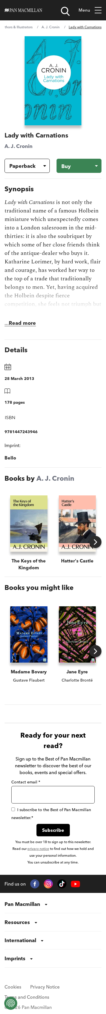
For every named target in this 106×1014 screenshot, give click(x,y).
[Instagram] (48, 883)
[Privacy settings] (10, 1003)
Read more (22, 323)
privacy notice (38, 849)
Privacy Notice (45, 987)
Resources (17, 922)
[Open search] (65, 11)
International (20, 940)
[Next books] (95, 542)
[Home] (23, 10)
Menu (84, 10)
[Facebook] (34, 883)
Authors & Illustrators (16, 27)
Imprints (15, 958)
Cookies (13, 987)
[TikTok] (61, 883)
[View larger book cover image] (53, 80)
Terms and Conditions (27, 997)
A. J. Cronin (51, 27)
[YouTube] (75, 884)
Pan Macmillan (22, 904)
